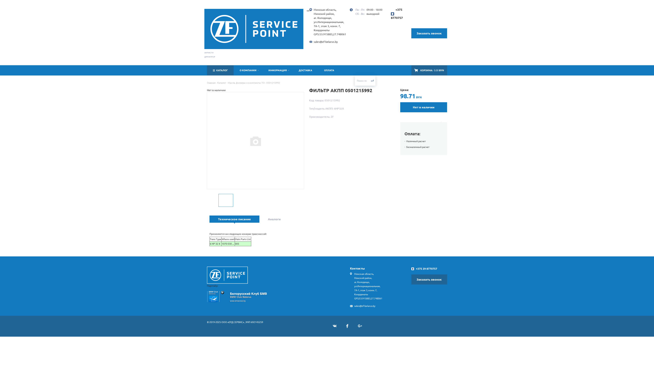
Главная (211, 82)
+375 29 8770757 (426, 268)
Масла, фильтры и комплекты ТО (246, 82)
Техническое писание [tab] (234, 219)
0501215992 (273, 82)
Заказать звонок (429, 33)
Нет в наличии (423, 107)
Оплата (329, 70)
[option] (255, 140)
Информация (277, 70)
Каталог (221, 82)
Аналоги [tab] (274, 219)
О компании (248, 70)
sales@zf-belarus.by (326, 41)
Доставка (305, 70)
